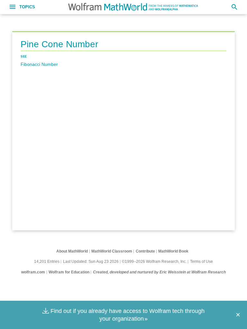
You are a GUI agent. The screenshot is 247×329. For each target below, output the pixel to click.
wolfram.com (33, 272)
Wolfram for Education (69, 272)
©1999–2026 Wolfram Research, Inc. (154, 261)
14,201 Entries (46, 261)
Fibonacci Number (39, 64)
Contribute (145, 251)
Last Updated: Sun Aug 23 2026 (91, 261)
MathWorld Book (173, 251)
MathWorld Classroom (111, 251)
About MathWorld (72, 251)
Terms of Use (201, 261)
